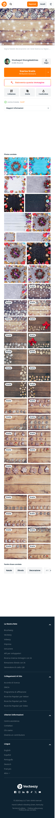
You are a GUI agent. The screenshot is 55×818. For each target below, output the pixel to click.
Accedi (42, 4)
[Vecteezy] (4, 4)
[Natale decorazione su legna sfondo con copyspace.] (15, 551)
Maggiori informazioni (14, 107)
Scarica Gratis (27, 72)
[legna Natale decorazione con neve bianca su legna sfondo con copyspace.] (15, 387)
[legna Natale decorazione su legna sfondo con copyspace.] (15, 469)
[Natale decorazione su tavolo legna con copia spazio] (15, 778)
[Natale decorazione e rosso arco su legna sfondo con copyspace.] (15, 452)
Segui (46, 63)
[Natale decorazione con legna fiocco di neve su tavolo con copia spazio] (15, 600)
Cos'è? (22, 102)
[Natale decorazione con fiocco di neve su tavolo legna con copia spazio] (15, 616)
